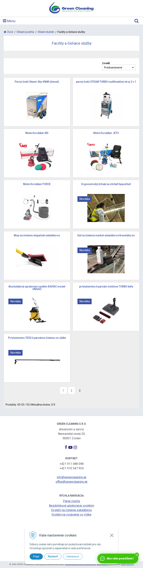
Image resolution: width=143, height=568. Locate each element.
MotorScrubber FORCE (37, 184)
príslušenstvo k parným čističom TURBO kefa (106, 286)
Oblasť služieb (46, 31)
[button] (137, 555)
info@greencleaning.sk (71, 477)
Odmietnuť (72, 556)
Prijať (36, 556)
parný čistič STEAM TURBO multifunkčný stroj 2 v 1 (106, 81)
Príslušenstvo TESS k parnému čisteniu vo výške (37, 338)
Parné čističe (71, 501)
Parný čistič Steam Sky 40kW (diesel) (37, 81)
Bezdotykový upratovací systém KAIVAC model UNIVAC (37, 287)
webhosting (102, 564)
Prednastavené (113, 67)
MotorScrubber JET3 (106, 133)
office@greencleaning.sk (72, 481)
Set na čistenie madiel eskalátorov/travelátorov (106, 235)
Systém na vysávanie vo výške (71, 514)
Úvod (10, 31)
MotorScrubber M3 (36, 133)
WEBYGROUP (127, 564)
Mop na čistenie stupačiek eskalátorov (37, 235)
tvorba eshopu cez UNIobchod (80, 564)
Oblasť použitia (25, 31)
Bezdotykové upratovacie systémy (71, 505)
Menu (10, 21)
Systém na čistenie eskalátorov (71, 510)
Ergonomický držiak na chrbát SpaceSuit (106, 184)
